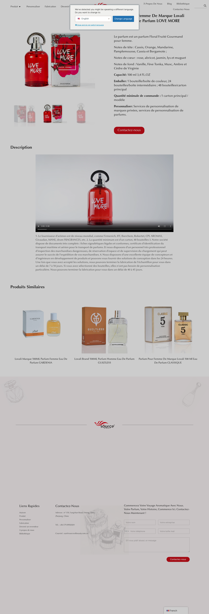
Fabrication (50, 7)
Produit (14, 7)
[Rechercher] (205, 6)
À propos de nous (152, 4)
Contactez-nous (181, 9)
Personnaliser (33, 7)
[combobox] (127, 531)
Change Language (123, 19)
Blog (169, 4)
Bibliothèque (183, 4)
